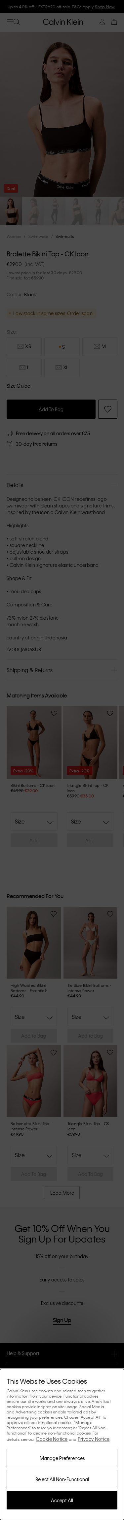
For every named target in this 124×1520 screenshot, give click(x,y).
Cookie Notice (51, 1439)
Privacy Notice (94, 1439)
